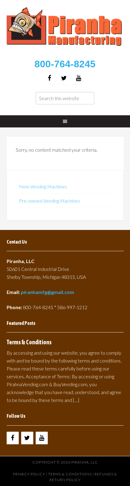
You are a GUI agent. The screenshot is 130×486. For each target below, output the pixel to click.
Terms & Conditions (29, 342)
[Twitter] (64, 78)
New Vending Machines (43, 186)
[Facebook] (49, 78)
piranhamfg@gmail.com (47, 292)
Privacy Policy (29, 474)
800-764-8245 (65, 64)
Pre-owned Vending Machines (49, 201)
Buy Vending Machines (65, 30)
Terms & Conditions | (71, 474)
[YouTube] (78, 78)
